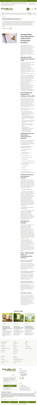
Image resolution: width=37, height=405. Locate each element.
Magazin (12, 4)
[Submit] (27, 9)
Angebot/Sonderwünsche (22, 3)
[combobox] (20, 9)
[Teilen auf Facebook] (7, 28)
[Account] (29, 9)
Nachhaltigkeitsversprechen (6, 4)
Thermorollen (28, 236)
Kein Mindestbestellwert (19, 0)
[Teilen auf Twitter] (9, 28)
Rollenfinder (7, 3)
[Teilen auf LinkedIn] (10, 28)
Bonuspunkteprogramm (13, 3)
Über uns (2, 3)
